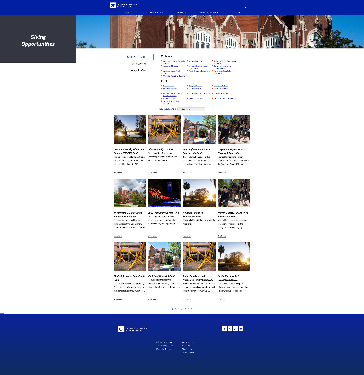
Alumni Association (209, 13)
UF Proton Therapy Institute (224, 99)
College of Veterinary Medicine (199, 93)
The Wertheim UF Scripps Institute (172, 102)
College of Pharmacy (221, 89)
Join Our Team (188, 342)
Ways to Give (138, 70)
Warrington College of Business (174, 76)
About (127, 13)
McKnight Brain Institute (222, 93)
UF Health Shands (169, 99)
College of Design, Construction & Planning (225, 62)
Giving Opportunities (153, 13)
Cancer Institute (168, 86)
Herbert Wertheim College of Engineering (224, 72)
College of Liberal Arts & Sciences (171, 72)
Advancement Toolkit (165, 345)
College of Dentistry (195, 86)
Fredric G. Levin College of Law (199, 71)
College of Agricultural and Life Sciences (174, 62)
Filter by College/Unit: (168, 109)
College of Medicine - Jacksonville (170, 90)
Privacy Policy (188, 352)
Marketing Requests (164, 349)
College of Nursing (195, 89)
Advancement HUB (164, 342)
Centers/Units (138, 63)
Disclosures (187, 349)
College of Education (170, 66)
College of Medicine (221, 86)
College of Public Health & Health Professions (172, 95)
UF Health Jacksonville (197, 99)
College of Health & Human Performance (198, 67)
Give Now (235, 13)
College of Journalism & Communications (222, 67)
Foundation (181, 13)
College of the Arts (195, 61)
